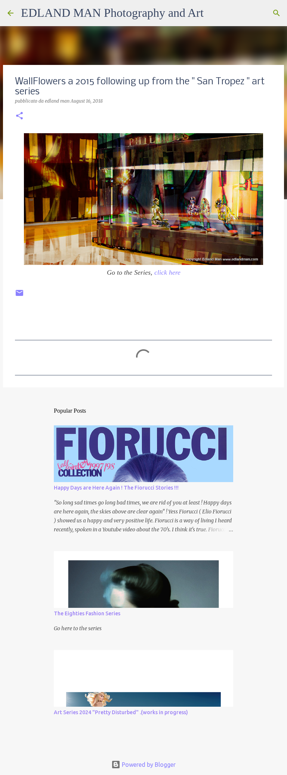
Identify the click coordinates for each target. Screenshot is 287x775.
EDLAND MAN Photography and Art (112, 12)
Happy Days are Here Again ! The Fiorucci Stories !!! (116, 488)
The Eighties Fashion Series (87, 613)
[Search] (214, 13)
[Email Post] (19, 295)
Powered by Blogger (148, 764)
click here (167, 272)
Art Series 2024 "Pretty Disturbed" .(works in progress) (121, 712)
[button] (19, 116)
